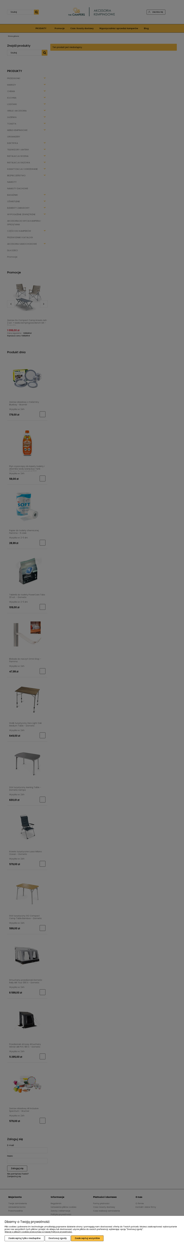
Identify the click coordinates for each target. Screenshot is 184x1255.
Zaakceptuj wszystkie (87, 1238)
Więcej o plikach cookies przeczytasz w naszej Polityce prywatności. (38, 1231)
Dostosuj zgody (58, 1238)
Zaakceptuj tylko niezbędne (24, 1238)
